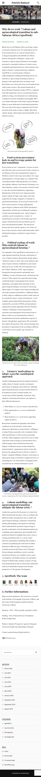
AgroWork (7, 723)
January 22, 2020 (22, 42)
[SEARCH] (36, 652)
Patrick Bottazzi (20, 2)
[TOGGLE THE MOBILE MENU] (3, 2)
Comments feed (9, 760)
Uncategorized (9, 737)
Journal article (9, 728)
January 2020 (8, 695)
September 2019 (9, 704)
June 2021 (7, 682)
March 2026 (8, 668)
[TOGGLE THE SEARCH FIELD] (38, 2)
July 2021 (7, 677)
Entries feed (8, 756)
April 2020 (7, 691)
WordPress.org (9, 765)
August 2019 (8, 709)
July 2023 (7, 673)
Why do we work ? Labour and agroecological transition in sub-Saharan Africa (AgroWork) (20, 32)
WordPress (25, 773)
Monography (8, 732)
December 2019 (9, 700)
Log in (6, 751)
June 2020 (7, 686)
